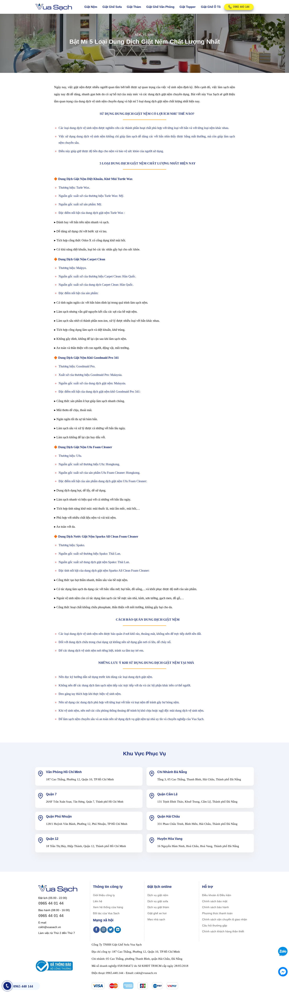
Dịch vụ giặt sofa (157, 901)
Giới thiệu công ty (104, 895)
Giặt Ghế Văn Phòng (160, 6)
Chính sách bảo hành (215, 907)
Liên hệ (97, 901)
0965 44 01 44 (51, 903)
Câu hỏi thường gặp (214, 925)
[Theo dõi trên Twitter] (110, 929)
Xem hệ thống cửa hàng (108, 907)
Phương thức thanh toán (217, 913)
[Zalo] (282, 951)
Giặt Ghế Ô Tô (211, 6)
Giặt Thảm (134, 6)
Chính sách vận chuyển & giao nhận (224, 919)
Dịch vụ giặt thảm (158, 907)
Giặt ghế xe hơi (157, 913)
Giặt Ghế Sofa (112, 6)
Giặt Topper (187, 6)
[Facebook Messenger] (283, 971)
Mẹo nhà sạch (156, 919)
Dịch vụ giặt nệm (157, 895)
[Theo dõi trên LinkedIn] (117, 929)
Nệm (138, 34)
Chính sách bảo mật (214, 901)
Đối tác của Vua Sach (106, 913)
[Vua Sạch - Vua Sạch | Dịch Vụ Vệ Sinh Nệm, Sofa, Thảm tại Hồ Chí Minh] (53, 7)
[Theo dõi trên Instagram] (103, 929)
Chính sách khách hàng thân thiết (223, 931)
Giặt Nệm (90, 6)
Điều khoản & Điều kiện (216, 895)
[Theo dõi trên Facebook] (96, 929)
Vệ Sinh (148, 34)
